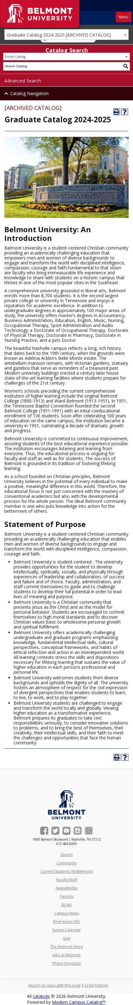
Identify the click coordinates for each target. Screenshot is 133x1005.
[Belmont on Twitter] (55, 831)
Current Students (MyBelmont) (67, 871)
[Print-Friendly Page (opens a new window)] (116, 111)
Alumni (67, 854)
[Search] (126, 66)
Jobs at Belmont (66, 955)
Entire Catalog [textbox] (15, 56)
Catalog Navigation (29, 93)
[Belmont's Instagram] (78, 831)
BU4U (67, 904)
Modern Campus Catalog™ (78, 1002)
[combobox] (66, 34)
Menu (123, 17)
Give (67, 938)
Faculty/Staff (66, 879)
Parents (66, 896)
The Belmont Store (66, 946)
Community (67, 863)
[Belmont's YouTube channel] (66, 831)
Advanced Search (22, 81)
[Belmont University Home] (66, 804)
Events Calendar (67, 930)
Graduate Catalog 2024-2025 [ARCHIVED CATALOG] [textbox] (59, 35)
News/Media (66, 888)
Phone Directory (66, 963)
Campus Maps (66, 913)
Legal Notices (96, 985)
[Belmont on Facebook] (44, 831)
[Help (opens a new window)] (124, 111)
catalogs (41, 996)
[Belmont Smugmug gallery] (89, 831)
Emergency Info (66, 921)
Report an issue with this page (54, 985)
